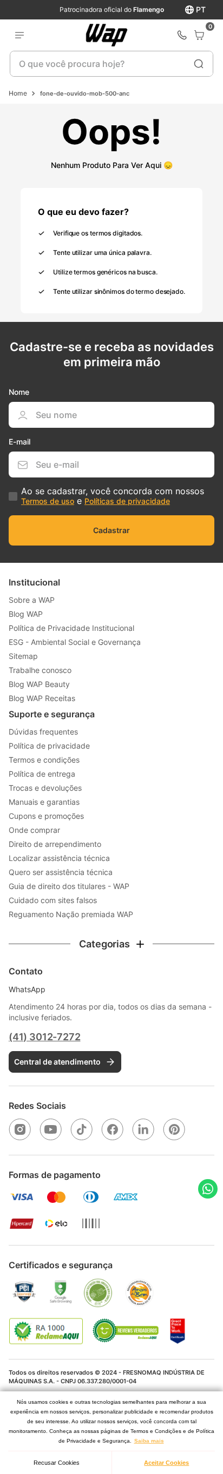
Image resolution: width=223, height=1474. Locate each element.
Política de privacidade (49, 745)
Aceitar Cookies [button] (166, 1462)
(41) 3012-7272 (44, 1036)
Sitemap (23, 656)
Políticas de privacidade (127, 501)
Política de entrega (42, 773)
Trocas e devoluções (45, 787)
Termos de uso (47, 501)
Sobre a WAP (32, 599)
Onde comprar (34, 829)
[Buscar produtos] (199, 63)
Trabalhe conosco (40, 670)
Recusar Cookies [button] (57, 1462)
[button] (111, 944)
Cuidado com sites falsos (53, 900)
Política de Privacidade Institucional (71, 627)
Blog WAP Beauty (39, 684)
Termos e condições (44, 759)
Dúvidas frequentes (43, 731)
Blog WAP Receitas (42, 698)
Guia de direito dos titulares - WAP (69, 886)
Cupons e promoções (46, 815)
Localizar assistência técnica (59, 858)
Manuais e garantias (44, 801)
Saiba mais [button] (149, 1441)
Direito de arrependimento (55, 844)
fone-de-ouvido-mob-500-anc (84, 93)
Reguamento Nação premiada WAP (71, 914)
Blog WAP (26, 613)
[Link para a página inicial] (18, 93)
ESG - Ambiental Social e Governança (75, 642)
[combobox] (111, 64)
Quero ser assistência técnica (61, 872)
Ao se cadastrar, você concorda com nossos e (112, 496)
